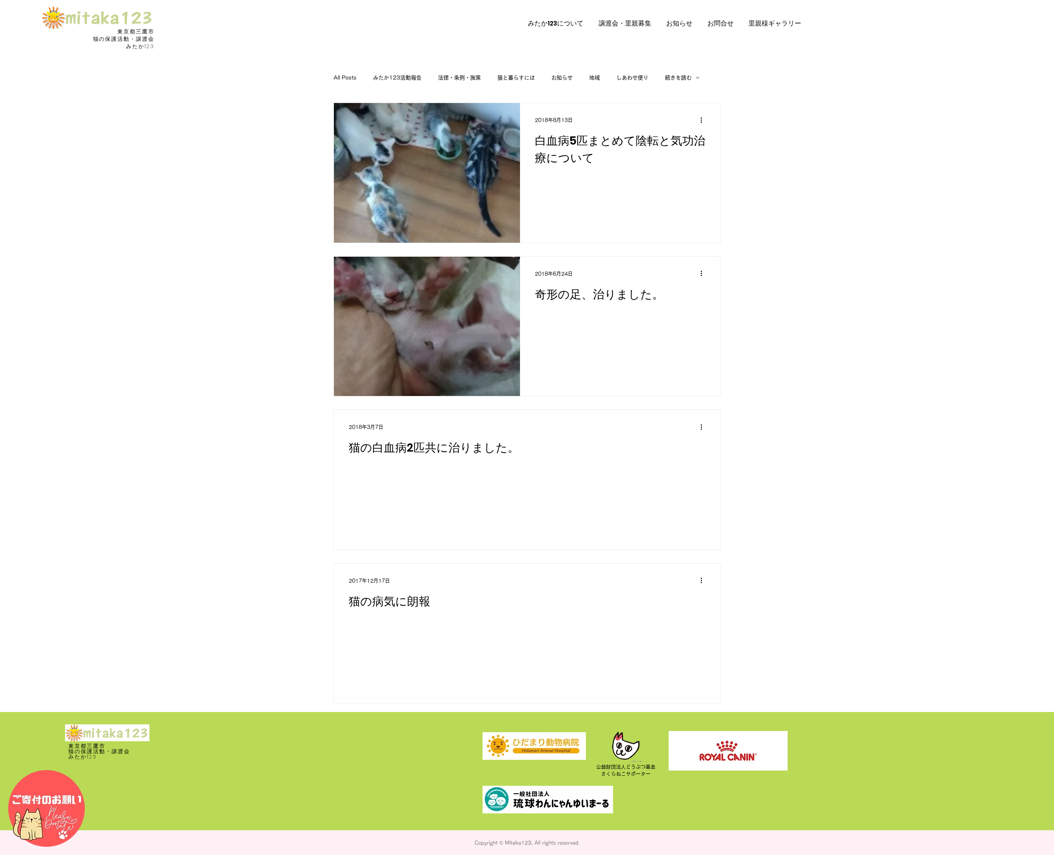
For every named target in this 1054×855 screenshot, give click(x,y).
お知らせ (562, 77)
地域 (594, 77)
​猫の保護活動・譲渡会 (124, 39)
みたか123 (140, 46)
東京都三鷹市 (135, 31)
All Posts (345, 77)
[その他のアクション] (704, 120)
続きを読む (678, 77)
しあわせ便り (632, 77)
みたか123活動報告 (397, 77)
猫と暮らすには (516, 77)
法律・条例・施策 (459, 77)
